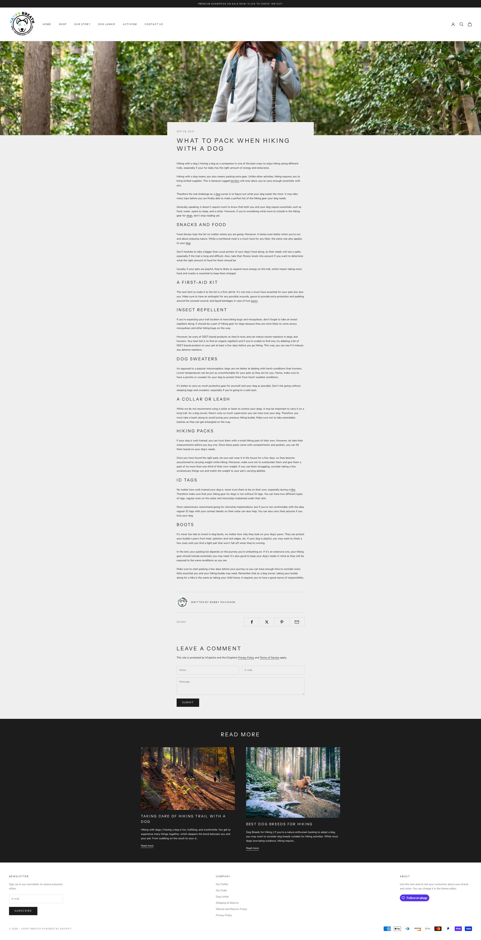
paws (254, 301)
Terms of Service (269, 657)
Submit (188, 702)
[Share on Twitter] (266, 622)
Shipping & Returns (227, 903)
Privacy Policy (246, 657)
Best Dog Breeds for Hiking (279, 824)
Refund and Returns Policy (231, 909)
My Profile (222, 884)
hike (292, 489)
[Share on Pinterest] (282, 622)
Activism (130, 24)
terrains (235, 181)
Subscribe (23, 911)
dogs (189, 215)
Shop (63, 24)
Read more (147, 845)
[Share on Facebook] (251, 622)
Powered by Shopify (57, 928)
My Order (221, 890)
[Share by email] (297, 622)
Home (47, 24)
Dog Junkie (107, 24)
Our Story (82, 24)
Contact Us (154, 24)
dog (218, 194)
